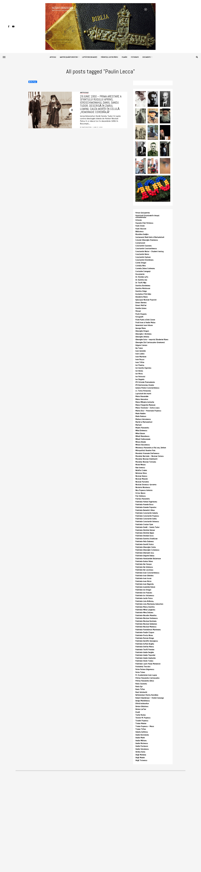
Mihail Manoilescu (142, 436)
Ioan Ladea (139, 354)
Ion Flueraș (139, 365)
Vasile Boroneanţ (142, 735)
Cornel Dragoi (140, 263)
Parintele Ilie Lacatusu (144, 570)
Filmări (124, 57)
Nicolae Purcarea (142, 482)
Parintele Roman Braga (144, 638)
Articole (53, 57)
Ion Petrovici (140, 377)
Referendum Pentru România (146, 695)
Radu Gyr (139, 687)
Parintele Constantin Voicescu (147, 522)
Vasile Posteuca (141, 746)
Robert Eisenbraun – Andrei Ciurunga (149, 698)
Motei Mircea (140, 465)
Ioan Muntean (140, 357)
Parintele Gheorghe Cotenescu (147, 550)
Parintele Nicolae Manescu (145, 627)
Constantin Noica (142, 254)
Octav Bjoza (140, 493)
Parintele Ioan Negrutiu (144, 584)
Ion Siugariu (139, 379)
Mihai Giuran (140, 433)
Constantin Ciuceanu (143, 246)
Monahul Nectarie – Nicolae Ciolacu (149, 456)
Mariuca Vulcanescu (143, 419)
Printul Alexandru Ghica (144, 681)
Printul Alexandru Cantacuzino (147, 678)
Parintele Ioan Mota (143, 581)
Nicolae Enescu (141, 476)
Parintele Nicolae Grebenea (146, 624)
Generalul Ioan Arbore (144, 325)
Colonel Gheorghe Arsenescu (146, 240)
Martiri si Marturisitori (143, 422)
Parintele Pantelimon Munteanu (148, 630)
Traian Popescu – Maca (144, 726)
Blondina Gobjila (141, 234)
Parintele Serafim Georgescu (146, 641)
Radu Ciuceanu (141, 684)
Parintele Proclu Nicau (144, 635)
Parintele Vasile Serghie (144, 652)
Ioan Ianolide (140, 351)
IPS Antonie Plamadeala (145, 382)
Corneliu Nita (140, 266)
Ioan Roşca (139, 359)
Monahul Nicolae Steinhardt (146, 459)
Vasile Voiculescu (142, 749)
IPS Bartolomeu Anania (144, 385)
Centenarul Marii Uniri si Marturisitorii (149, 237)
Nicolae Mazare (141, 479)
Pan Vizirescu (140, 496)
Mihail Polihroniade (142, 439)
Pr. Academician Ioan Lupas (146, 675)
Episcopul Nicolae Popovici (145, 300)
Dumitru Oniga (141, 291)
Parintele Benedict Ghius (145, 510)
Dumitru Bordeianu (142, 286)
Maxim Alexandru (142, 428)
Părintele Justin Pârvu (109, 57)
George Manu (140, 328)
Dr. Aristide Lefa (141, 277)
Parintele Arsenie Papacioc (145, 507)
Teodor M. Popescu (142, 718)
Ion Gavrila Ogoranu (143, 368)
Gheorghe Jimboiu (142, 337)
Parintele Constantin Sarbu (146, 519)
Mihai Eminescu (141, 431)
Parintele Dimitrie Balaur (145, 530)
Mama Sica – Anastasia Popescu (148, 411)
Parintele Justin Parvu (144, 598)
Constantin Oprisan (143, 257)
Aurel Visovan (140, 229)
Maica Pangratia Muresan (145, 405)
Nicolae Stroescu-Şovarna (145, 485)
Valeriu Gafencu (141, 732)
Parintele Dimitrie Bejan (144, 533)
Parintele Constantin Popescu (147, 516)
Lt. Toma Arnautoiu (143, 391)
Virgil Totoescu (141, 760)
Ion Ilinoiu (139, 371)
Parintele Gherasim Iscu (144, 553)
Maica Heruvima (141, 399)
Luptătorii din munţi (89, 57)
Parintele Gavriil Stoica (144, 544)
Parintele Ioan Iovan (143, 578)
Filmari (138, 311)
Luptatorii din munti (143, 394)
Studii (137, 712)
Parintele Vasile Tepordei (145, 655)
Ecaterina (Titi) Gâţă (143, 294)
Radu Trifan (140, 689)
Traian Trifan (140, 729)
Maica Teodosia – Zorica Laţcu (147, 408)
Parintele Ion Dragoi (143, 590)
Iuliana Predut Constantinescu (147, 388)
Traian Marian (140, 723)
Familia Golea (140, 308)
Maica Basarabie (141, 396)
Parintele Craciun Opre (144, 524)
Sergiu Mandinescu (142, 701)
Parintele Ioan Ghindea (144, 576)
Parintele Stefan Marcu (144, 647)
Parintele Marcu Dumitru (145, 607)
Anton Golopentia (142, 213)
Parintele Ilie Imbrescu (144, 567)
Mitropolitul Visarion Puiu (145, 450)
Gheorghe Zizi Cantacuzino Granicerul (150, 342)
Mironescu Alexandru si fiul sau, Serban (150, 448)
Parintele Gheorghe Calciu (145, 547)
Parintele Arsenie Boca (144, 505)
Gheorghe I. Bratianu (143, 334)
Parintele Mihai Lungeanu (145, 610)
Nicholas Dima (141, 473)
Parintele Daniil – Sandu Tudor (147, 527)
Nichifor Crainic (141, 470)
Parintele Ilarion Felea (144, 561)
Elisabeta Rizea (141, 297)
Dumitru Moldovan (142, 288)
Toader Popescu (141, 721)
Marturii (138, 425)
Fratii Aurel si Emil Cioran (145, 320)
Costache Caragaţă (143, 271)
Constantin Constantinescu (146, 249)
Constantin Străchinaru (144, 260)
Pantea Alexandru (142, 499)
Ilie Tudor (139, 348)
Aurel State (140, 226)
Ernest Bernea (140, 303)
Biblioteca (139, 232)
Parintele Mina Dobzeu (144, 613)
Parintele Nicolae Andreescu (146, 618)
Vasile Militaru (141, 741)
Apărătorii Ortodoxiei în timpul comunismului (147, 216)
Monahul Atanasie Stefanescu (147, 453)
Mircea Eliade (140, 442)
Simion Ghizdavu (141, 706)
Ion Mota (139, 374)
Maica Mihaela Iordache (144, 402)
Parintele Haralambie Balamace (148, 559)
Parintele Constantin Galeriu (146, 513)
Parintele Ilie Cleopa (143, 564)
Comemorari (140, 243)
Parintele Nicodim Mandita (145, 615)
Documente (146, 57)
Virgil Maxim (140, 758)
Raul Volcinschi (141, 692)
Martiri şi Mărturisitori (69, 57)
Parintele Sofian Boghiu (144, 644)
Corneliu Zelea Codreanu (145, 268)
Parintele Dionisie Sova (144, 536)
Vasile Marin (140, 738)
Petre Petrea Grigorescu (144, 669)
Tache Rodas (140, 715)
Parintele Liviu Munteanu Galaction (149, 604)
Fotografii (135, 57)
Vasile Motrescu (141, 743)
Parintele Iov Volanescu (144, 596)
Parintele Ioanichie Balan (145, 587)
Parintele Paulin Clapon (144, 632)
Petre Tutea (140, 672)
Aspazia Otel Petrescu (144, 223)
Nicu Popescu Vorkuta (143, 490)
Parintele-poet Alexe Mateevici (147, 664)
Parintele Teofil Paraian (144, 650)
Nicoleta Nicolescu (142, 487)
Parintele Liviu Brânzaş (144, 601)
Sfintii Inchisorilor (142, 704)
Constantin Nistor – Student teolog (149, 251)
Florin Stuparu (141, 314)
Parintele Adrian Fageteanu (146, 502)
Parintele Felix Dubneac (144, 541)
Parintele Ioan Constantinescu (147, 573)
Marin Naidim (140, 414)
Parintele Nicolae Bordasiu (145, 621)
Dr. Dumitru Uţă (141, 280)
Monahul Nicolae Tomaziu (145, 462)
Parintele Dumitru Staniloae (146, 539)
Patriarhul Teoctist (142, 667)
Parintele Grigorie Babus (144, 556)
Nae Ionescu (140, 468)
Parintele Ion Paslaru (143, 593)
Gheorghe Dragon (142, 331)
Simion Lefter (140, 709)
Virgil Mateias (140, 755)
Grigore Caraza (141, 345)
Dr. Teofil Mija (140, 283)
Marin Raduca (140, 416)
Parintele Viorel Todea (144, 661)
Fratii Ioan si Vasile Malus (145, 323)
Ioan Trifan (139, 362)
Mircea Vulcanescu (142, 445)
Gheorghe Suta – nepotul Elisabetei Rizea (151, 340)
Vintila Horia (140, 752)
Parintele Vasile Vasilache (145, 658)
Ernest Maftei (140, 305)
